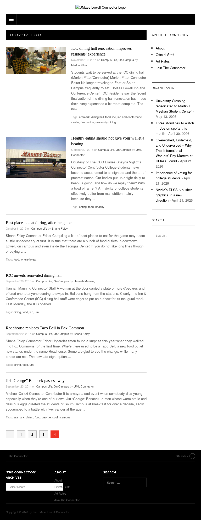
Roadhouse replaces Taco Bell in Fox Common (45, 328)
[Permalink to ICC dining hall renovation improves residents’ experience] (36, 60)
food (108, 117)
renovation (87, 122)
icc (114, 117)
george (46, 417)
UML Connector (84, 386)
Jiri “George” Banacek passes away (35, 380)
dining (17, 312)
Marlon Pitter (79, 65)
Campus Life (109, 60)
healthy (99, 206)
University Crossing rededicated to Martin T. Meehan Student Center (174, 106)
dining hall (97, 117)
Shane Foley (60, 228)
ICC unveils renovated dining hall (34, 275)
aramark (84, 117)
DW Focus (100, 19)
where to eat (28, 259)
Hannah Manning (84, 281)
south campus (61, 417)
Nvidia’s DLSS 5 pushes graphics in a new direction (174, 195)
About (160, 48)
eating (83, 206)
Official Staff (165, 54)
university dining (106, 122)
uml (37, 312)
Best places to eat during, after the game (38, 222)
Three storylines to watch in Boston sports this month (175, 128)
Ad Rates (163, 61)
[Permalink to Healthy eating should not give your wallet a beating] (36, 157)
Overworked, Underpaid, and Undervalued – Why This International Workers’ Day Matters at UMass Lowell (174, 150)
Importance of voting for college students (174, 175)
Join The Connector (170, 67)
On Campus (126, 60)
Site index (182, 456)
